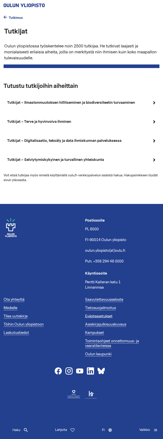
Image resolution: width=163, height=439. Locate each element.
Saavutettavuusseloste (104, 299)
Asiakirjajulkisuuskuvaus (105, 324)
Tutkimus (16, 17)
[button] (148, 430)
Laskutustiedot (16, 332)
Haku (16, 430)
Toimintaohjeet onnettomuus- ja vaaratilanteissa (112, 343)
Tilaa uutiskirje (16, 316)
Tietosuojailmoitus (100, 307)
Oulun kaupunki (98, 354)
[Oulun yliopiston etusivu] (37, 4)
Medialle (10, 307)
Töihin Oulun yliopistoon (24, 324)
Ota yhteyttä (14, 299)
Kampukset (94, 332)
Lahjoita (61, 430)
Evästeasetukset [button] (99, 316)
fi (108, 433)
